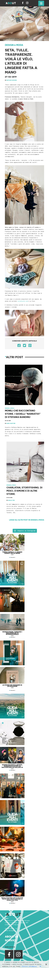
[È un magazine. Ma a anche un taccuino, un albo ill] (12, 679)
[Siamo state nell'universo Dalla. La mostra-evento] (12, 839)
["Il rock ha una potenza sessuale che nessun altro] (12, 652)
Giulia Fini (11, 500)
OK (40, 966)
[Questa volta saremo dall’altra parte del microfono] (12, 786)
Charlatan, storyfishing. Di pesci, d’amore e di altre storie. (24, 490)
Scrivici (10, 940)
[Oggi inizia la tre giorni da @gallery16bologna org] (12, 759)
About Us (11, 936)
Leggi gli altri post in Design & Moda (26, 520)
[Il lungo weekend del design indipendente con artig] (12, 546)
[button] (41, 3)
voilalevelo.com (22, 301)
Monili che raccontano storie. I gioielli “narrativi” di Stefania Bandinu (23, 413)
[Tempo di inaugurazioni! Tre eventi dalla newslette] (12, 573)
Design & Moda (14, 45)
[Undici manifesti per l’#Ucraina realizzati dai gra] (12, 732)
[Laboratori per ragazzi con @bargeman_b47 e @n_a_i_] (12, 892)
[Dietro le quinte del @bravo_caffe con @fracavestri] (12, 599)
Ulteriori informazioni (29, 966)
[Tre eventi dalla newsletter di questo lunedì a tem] (12, 812)
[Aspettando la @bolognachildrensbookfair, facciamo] (12, 706)
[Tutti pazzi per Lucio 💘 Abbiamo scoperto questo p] (12, 865)
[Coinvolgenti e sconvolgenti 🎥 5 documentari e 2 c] (12, 626)
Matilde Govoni (11, 80)
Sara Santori (10, 423)
